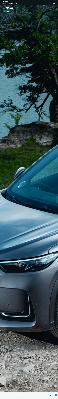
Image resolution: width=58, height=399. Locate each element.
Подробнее (6, 11)
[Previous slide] (1, 202)
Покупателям (6, 3)
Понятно (51, 395)
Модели (3, 3)
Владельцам (11, 3)
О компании (15, 3)
